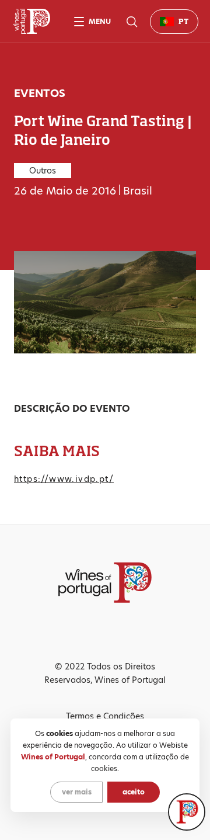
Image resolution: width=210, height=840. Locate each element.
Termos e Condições (105, 716)
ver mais (77, 792)
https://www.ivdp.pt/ (64, 479)
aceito (134, 792)
